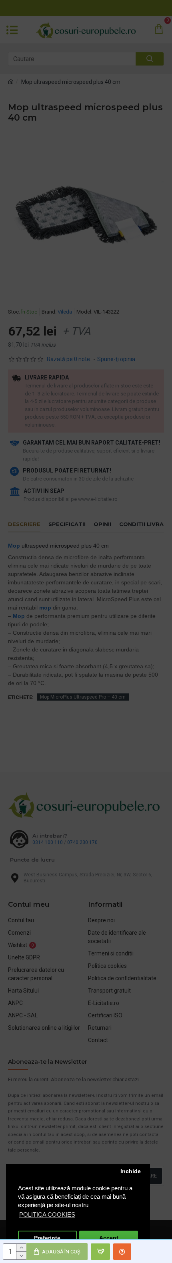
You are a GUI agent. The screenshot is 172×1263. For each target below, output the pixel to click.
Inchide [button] (130, 1171)
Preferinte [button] (47, 1238)
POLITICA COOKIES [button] (47, 1214)
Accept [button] (108, 1238)
